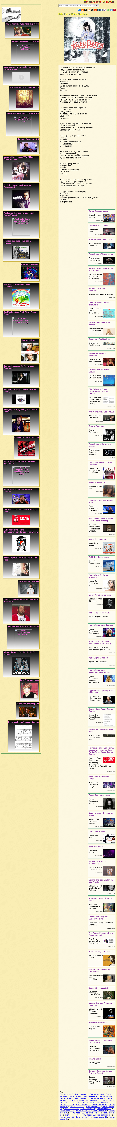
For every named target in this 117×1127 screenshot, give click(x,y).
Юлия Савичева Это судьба (101, 412)
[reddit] (95, 10)
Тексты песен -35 (71, 1115)
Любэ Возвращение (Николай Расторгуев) (17, 186)
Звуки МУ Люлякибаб (98, 988)
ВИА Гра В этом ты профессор (97, 862)
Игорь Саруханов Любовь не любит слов (20, 559)
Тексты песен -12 (76, 1100)
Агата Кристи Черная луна (101, 254)
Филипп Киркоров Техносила (97, 289)
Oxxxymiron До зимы (98, 225)
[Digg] (92, 10)
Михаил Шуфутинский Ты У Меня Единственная (19, 158)
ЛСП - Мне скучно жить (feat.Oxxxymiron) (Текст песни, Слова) (21, 531)
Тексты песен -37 (104, 1115)
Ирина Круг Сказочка (98, 658)
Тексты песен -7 (106, 1096)
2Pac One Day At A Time (99, 952)
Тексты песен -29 (83, 1111)
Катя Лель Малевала (29, 680)
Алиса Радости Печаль (99, 613)
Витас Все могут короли (28, 704)
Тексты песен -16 (87, 1103)
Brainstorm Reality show (99, 339)
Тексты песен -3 (97, 1094)
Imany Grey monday (97, 539)
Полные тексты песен (100, 1)
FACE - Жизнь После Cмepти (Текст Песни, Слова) (98, 391)
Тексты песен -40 (99, 1117)
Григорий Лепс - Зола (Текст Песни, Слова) (20, 511)
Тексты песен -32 (77, 1113)
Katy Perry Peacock (29, 264)
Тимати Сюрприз (96, 426)
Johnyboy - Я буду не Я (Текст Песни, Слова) (20, 411)
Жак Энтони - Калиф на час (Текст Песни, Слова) (101, 520)
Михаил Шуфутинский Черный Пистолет (18, 490)
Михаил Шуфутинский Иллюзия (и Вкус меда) (19, 462)
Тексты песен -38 (67, 1117)
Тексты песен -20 (99, 1105)
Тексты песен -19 (83, 1105)
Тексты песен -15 (71, 1103)
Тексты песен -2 (81, 1094)
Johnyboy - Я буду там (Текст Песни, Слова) (20, 391)
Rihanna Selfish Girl (97, 482)
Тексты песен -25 (71, 1109)
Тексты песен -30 (99, 1111)
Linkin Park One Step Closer (26, 438)
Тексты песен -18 (67, 1105)
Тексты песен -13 (93, 1100)
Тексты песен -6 (90, 1096)
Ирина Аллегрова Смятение (101, 625)
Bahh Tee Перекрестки (99, 557)
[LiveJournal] (98, 10)
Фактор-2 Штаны (29, 340)
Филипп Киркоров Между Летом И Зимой (100, 1072)
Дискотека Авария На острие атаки (23, 113)
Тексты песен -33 (93, 1113)
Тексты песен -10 (97, 1098)
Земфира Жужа (96, 846)
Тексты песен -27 (104, 1109)
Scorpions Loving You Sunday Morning (98, 918)
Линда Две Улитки (97, 831)
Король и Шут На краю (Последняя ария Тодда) (100, 642)
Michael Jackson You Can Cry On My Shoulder (20, 653)
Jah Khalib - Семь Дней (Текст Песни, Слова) (20, 313)
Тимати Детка (95, 1059)
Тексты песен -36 (87, 1115)
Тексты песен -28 (67, 1111)
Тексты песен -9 (81, 1098)
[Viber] (105, 10)
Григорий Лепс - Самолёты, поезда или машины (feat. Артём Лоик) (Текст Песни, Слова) (101, 751)
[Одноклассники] (82, 10)
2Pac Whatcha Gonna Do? (100, 240)
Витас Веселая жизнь (98, 211)
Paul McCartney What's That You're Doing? (101, 269)
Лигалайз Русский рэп (29, 581)
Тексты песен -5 (75, 1096)
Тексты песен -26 (87, 1109)
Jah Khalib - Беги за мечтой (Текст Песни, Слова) (19, 214)
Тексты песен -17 (104, 1103)
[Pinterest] (114, 10)
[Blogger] (89, 10)
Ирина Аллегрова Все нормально (23, 626)
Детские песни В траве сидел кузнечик (17, 285)
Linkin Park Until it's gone (100, 595)
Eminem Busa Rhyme (98, 1023)
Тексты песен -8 (66, 1098)
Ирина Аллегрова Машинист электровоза (99, 671)
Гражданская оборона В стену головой (17, 242)
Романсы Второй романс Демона (23, 722)
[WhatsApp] (108, 10)
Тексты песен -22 (77, 1107)
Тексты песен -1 (66, 1094)
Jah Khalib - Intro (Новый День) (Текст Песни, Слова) (20, 68)
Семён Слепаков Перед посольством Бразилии (21, 601)
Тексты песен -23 (93, 1107)
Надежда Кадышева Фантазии (25, 41)
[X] (85, 10)
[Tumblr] (101, 10)
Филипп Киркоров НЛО (28, 139)
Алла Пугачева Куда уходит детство (22, 24)
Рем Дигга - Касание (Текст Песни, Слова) (101, 934)
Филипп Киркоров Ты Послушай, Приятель (19, 367)
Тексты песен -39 (83, 1117)
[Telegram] (111, 10)
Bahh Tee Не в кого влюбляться (24, 87)
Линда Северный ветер (99, 795)
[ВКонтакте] (79, 10)
